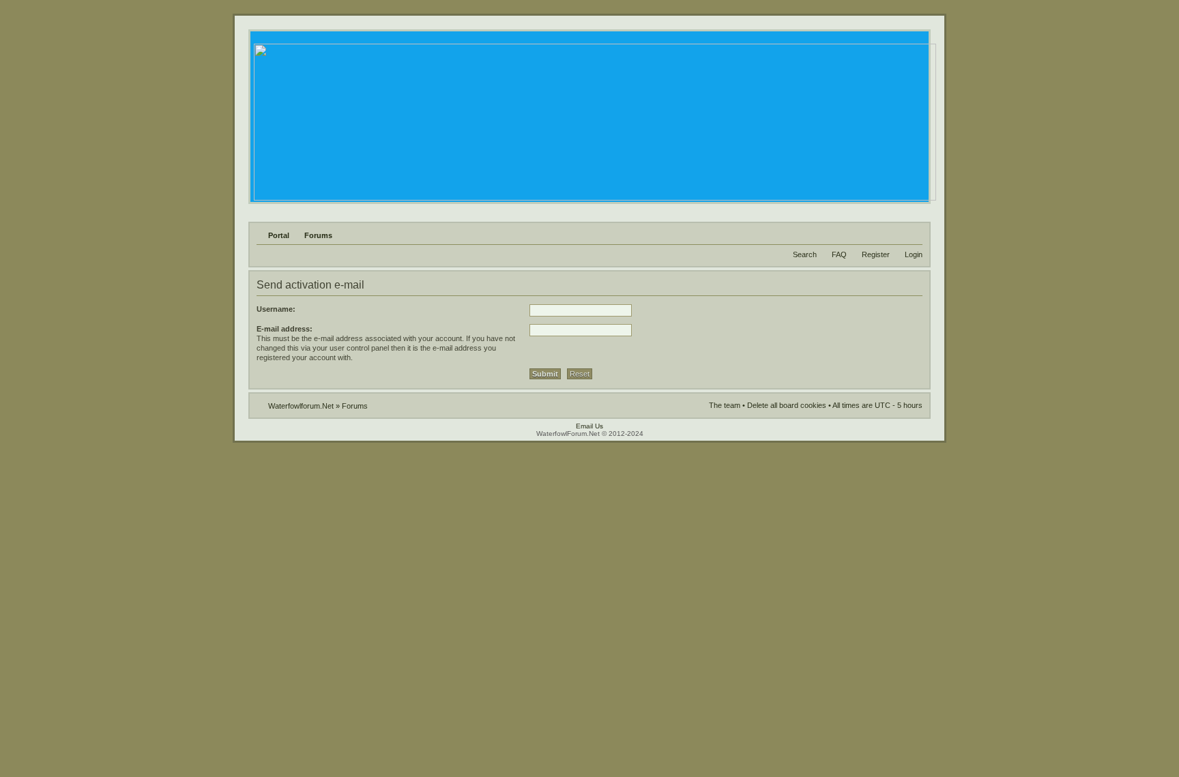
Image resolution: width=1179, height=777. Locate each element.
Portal (278, 235)
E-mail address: (284, 329)
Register (876, 254)
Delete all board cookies (786, 405)
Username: (276, 309)
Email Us (589, 426)
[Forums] (594, 118)
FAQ (839, 254)
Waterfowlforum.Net (301, 406)
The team (724, 405)
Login (913, 254)
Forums (318, 235)
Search (805, 254)
